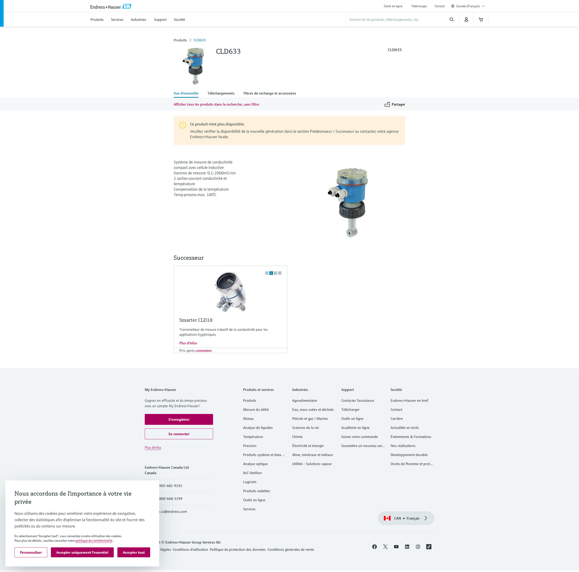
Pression (249, 445)
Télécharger (419, 6)
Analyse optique (255, 463)
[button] (179, 419)
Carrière (397, 418)
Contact (440, 6)
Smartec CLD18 (196, 320)
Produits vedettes (256, 491)
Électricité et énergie (308, 445)
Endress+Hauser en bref (409, 400)
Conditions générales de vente (291, 549)
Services (249, 509)
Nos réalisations (403, 445)
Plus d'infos (188, 343)
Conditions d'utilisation (190, 549)
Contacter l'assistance (357, 400)
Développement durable (409, 454)
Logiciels (249, 482)
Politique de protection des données (238, 549)
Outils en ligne (393, 6)
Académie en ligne (355, 427)
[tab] (188, 93)
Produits (180, 40)
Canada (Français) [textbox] (468, 6)
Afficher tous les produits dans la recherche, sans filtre (216, 104)
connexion (203, 350)
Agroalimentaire (304, 400)
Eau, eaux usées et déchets (313, 409)
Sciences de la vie (305, 427)
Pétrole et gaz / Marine (310, 418)
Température (253, 436)
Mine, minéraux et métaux (312, 454)
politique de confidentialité (94, 541)
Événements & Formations (411, 436)
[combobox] (470, 6)
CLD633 (200, 40)
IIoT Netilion (252, 472)
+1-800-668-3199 (168, 498)
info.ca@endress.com (170, 511)
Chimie (297, 436)
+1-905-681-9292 (168, 485)
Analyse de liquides (258, 427)
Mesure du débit (256, 409)
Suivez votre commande (359, 436)
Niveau (248, 418)
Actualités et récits (405, 427)
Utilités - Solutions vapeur (312, 463)
